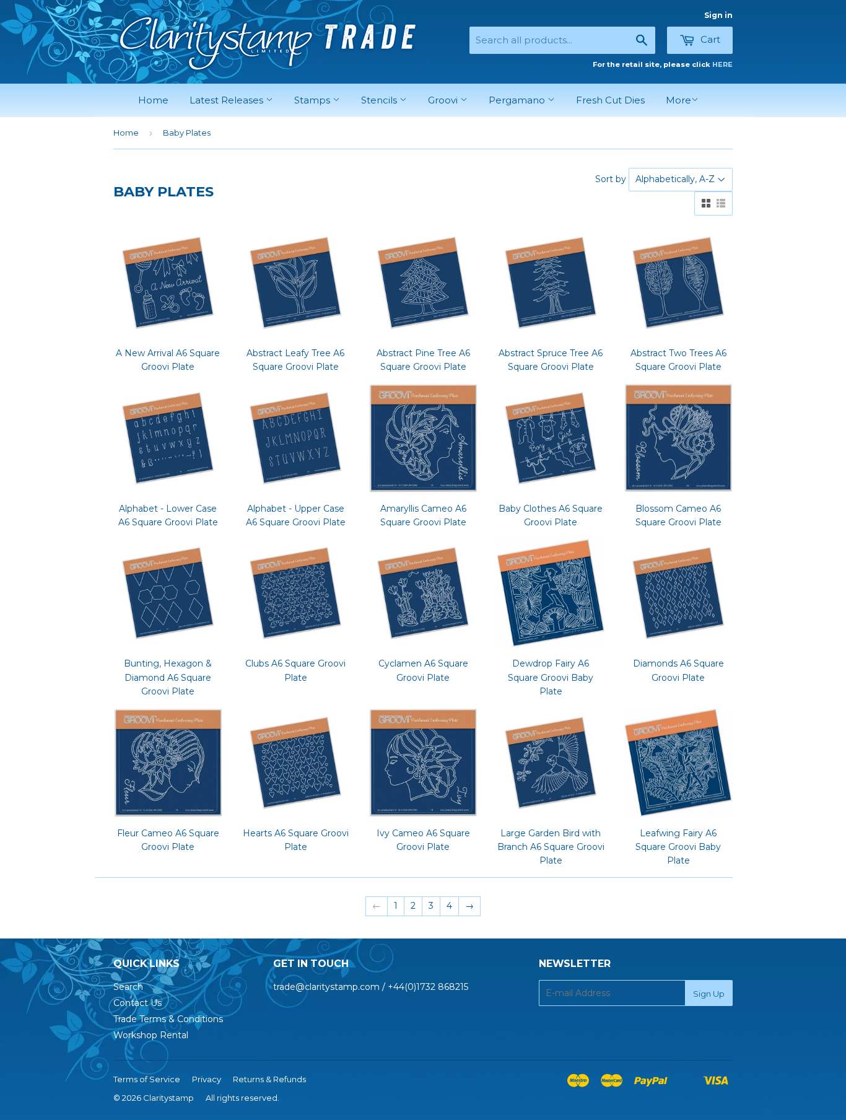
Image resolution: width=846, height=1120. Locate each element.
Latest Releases (228, 100)
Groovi (444, 100)
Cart (709, 39)
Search (128, 986)
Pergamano (518, 100)
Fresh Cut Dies (610, 100)
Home (153, 100)
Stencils (380, 100)
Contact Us (137, 1002)
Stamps (313, 100)
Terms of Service (146, 1079)
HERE (722, 64)
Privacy (206, 1079)
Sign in (718, 15)
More (678, 100)
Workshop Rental (150, 1035)
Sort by (610, 179)
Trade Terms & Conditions (168, 1019)
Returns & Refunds (269, 1079)
